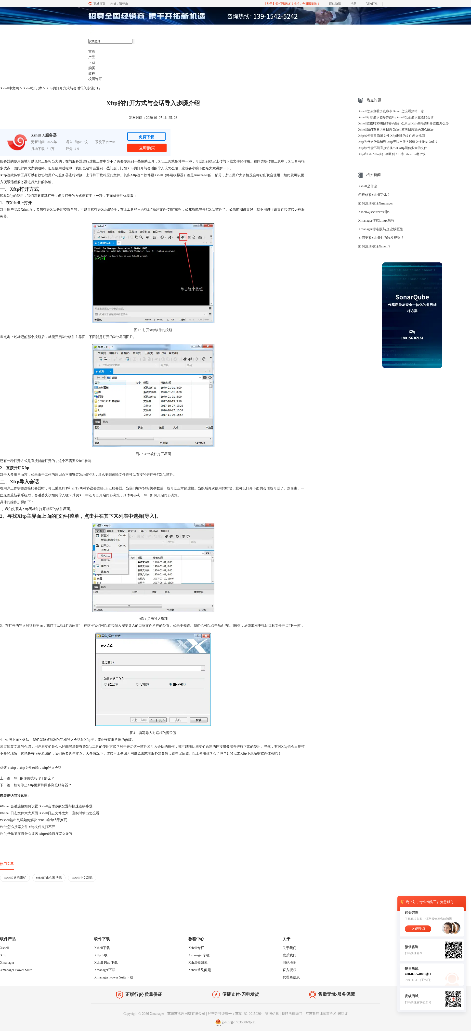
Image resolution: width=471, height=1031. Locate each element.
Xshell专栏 (196, 948)
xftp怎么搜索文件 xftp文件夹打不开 (27, 827)
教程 (91, 73)
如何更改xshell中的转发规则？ (381, 238)
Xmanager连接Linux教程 (376, 220)
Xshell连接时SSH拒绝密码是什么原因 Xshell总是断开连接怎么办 (403, 123)
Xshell (4, 948)
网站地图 (289, 962)
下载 (91, 62)
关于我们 (289, 948)
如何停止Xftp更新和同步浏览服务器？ (43, 785)
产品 (91, 57)
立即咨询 (418, 929)
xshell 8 (112, 29)
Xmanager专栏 (198, 955)
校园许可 (95, 79)
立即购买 (147, 148)
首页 (91, 51)
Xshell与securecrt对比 (374, 212)
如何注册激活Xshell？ (374, 246)
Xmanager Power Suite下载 (113, 977)
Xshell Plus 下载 (106, 962)
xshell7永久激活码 (49, 878)
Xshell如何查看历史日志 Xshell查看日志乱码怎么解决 (395, 129)
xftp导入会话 (52, 768)
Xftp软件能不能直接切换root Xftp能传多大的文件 (392, 148)
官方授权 (289, 970)
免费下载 (146, 137)
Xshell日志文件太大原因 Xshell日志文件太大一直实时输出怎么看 (49, 813)
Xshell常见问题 (199, 970)
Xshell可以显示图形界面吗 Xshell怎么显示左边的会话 (395, 117)
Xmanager (7, 962)
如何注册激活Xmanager (375, 203)
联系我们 (289, 955)
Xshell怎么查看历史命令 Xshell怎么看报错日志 (391, 111)
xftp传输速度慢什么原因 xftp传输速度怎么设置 (36, 834)
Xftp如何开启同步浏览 (161, 495)
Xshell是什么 (367, 186)
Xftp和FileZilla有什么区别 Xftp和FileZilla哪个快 (392, 154)
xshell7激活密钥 (15, 878)
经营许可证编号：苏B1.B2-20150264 (235, 1014)
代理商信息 (291, 977)
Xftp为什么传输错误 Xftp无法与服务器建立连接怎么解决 (398, 142)
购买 (91, 68)
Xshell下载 (102, 948)
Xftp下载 (247, 753)
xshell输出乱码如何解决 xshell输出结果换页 (33, 820)
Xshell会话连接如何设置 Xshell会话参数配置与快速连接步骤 (46, 806)
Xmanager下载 (104, 970)
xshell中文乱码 (82, 878)
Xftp (3, 955)
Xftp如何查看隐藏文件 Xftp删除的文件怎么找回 (391, 135)
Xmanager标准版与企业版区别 (380, 229)
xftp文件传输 (29, 768)
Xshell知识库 (32, 88)
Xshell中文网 (9, 88)
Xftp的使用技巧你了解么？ (34, 778)
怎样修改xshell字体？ (374, 195)
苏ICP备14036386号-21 (239, 1022)
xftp (13, 768)
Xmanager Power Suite (16, 970)
